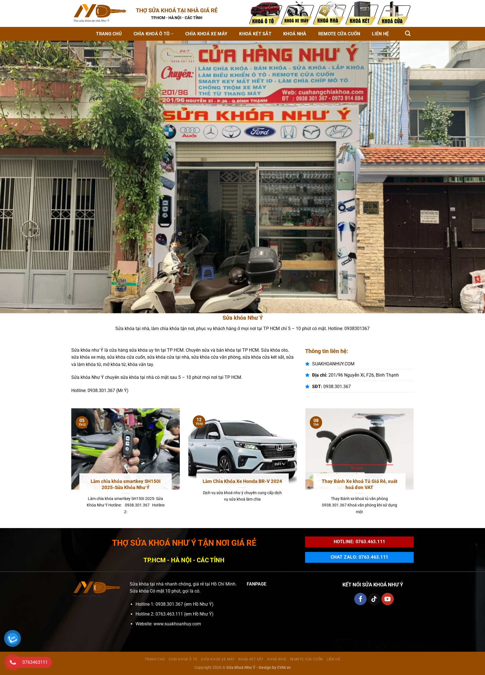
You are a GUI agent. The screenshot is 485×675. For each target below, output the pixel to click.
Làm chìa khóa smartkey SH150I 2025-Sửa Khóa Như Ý (126, 484)
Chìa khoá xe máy (206, 33)
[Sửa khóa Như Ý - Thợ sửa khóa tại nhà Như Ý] (99, 13)
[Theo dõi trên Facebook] (360, 599)
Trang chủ (109, 33)
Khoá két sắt (255, 33)
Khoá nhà (294, 33)
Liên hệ (380, 33)
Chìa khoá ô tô (152, 33)
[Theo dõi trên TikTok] (374, 599)
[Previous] (70, 467)
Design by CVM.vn (275, 667)
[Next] (415, 467)
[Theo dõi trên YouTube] (387, 599)
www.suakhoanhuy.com (177, 623)
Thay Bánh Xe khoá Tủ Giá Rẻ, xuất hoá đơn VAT (359, 484)
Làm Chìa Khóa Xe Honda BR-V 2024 (242, 481)
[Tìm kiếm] (408, 33)
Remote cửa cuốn (339, 33)
